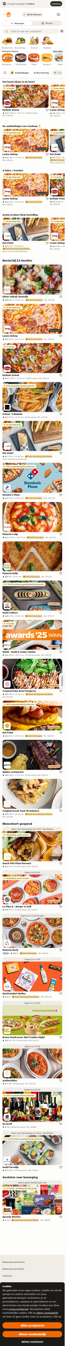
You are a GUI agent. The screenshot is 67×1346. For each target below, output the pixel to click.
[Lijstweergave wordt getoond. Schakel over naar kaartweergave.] (62, 31)
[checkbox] (8, 59)
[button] (6, 14)
